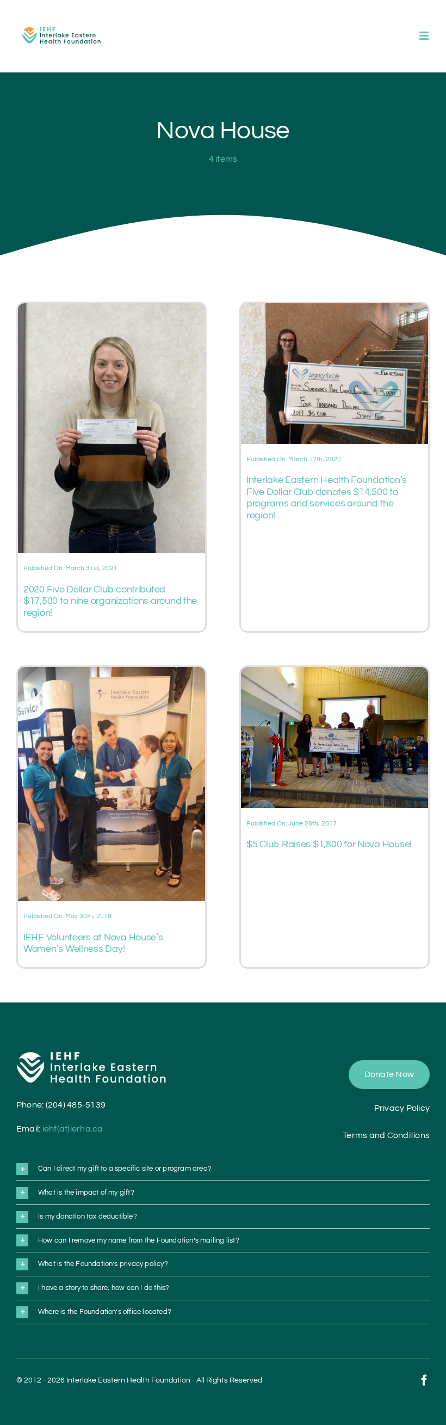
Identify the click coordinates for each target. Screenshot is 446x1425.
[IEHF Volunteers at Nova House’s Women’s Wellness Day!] (111, 673)
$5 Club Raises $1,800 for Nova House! (329, 844)
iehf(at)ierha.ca (72, 1128)
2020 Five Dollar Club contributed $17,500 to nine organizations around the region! (110, 601)
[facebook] (424, 1380)
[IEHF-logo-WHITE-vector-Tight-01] (91, 1055)
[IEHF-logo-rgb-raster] (61, 24)
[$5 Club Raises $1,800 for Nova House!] (334, 673)
